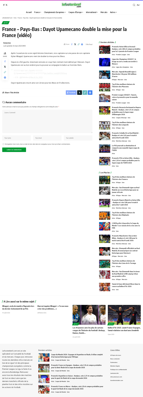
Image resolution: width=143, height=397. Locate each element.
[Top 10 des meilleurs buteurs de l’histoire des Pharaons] (104, 87)
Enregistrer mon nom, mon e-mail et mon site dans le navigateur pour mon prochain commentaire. (37, 144)
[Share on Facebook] (71, 44)
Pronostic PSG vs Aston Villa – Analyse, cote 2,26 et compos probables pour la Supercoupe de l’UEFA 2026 (126, 160)
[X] (6, 5)
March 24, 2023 (36, 77)
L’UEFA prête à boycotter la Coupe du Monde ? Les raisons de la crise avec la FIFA (126, 225)
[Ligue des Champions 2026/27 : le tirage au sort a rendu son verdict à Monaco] (104, 62)
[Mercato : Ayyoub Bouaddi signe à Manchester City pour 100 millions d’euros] (104, 75)
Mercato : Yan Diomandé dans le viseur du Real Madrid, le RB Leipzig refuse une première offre (126, 274)
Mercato (120, 79)
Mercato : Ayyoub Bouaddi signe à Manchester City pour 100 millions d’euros (124, 74)
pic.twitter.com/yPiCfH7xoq (55, 73)
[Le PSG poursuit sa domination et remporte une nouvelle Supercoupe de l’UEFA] (104, 148)
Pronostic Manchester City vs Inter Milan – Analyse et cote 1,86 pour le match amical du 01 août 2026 (124, 238)
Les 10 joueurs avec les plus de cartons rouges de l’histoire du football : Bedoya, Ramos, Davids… (89, 330)
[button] (134, 5)
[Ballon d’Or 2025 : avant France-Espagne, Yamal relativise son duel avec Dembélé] (124, 315)
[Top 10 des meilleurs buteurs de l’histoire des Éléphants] (104, 215)
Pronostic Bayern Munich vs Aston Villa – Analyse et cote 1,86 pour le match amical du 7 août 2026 (126, 202)
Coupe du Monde (60, 360)
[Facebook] (4, 5)
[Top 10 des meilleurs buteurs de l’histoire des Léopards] (104, 125)
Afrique (114, 79)
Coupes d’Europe (121, 118)
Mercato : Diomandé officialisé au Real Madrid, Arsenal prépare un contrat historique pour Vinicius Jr (126, 250)
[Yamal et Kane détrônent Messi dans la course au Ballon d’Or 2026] (104, 287)
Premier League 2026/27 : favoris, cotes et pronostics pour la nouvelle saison (125, 97)
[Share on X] (75, 44)
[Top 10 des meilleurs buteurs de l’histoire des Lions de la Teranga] (104, 264)
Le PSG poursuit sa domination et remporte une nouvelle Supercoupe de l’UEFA (125, 148)
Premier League (121, 54)
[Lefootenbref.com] (71, 5)
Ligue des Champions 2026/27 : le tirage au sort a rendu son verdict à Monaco (124, 61)
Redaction (7, 43)
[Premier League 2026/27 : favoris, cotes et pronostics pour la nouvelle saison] (104, 98)
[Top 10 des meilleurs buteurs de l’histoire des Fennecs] (104, 180)
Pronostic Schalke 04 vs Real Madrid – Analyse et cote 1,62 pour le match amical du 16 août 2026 (125, 135)
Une (128, 54)
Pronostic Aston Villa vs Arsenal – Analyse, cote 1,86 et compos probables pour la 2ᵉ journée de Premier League (126, 49)
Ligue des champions (122, 67)
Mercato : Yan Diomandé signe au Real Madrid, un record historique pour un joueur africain (125, 190)
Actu (6, 23)
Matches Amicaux (121, 141)
